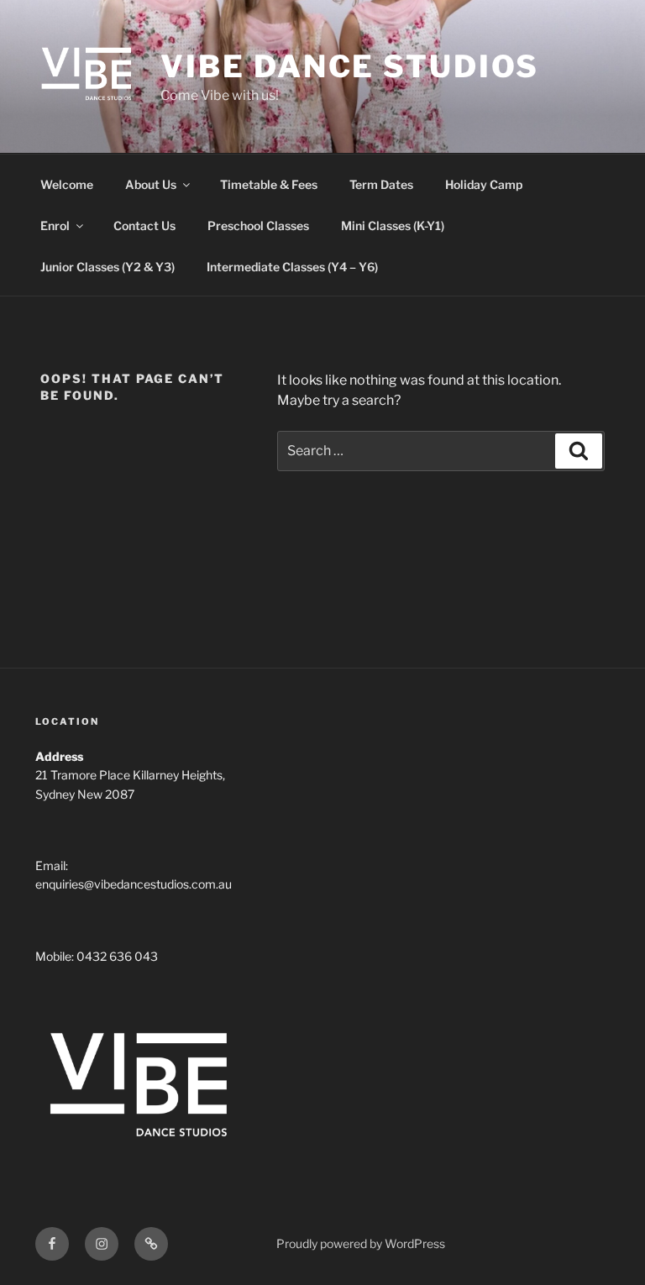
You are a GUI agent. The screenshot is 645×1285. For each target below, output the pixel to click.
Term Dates (381, 184)
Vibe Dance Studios (349, 66)
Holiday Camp (483, 184)
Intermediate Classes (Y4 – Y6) (292, 267)
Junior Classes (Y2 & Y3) (107, 267)
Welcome (66, 184)
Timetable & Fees (268, 184)
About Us (150, 184)
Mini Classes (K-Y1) (392, 225)
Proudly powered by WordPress (360, 1243)
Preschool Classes (258, 225)
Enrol (55, 225)
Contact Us (144, 225)
